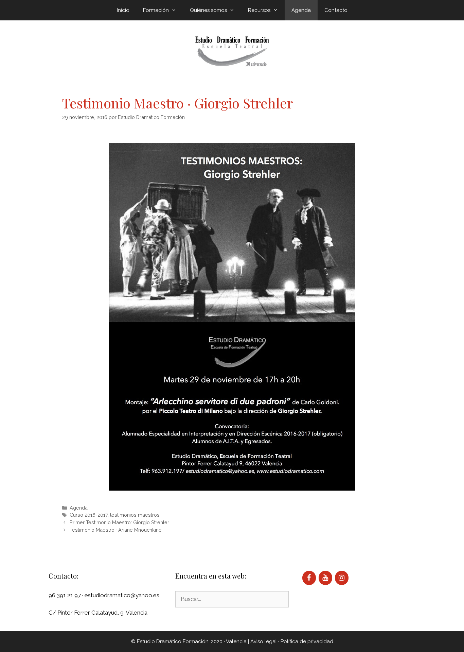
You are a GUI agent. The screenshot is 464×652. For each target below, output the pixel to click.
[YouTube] (325, 578)
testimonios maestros (135, 515)
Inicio (123, 10)
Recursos (259, 10)
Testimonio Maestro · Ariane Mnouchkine (116, 530)
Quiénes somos (208, 10)
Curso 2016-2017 (89, 515)
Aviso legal (263, 641)
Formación (156, 10)
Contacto (335, 10)
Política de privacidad (307, 641)
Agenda (301, 10)
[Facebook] (309, 578)
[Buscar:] (231, 599)
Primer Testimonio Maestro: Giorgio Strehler (119, 522)
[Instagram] (342, 578)
